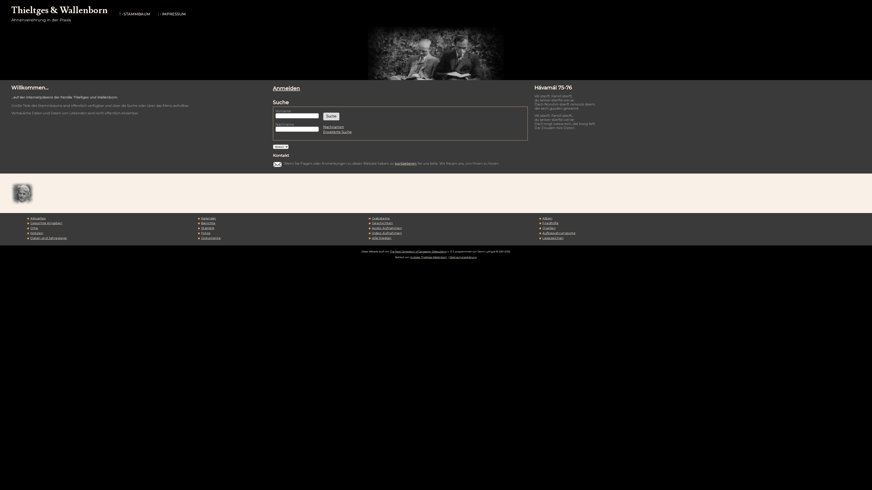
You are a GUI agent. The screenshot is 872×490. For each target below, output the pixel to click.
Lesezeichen (553, 238)
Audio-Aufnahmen (387, 228)
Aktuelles (38, 218)
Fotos (206, 233)
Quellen (549, 228)
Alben (547, 218)
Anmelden (286, 88)
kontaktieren (405, 164)
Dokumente (211, 238)
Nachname (284, 124)
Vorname (283, 111)
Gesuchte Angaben (46, 223)
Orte (34, 228)
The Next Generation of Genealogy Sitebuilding (418, 251)
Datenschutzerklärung (463, 257)
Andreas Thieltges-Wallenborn (428, 257)
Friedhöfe (550, 223)
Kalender (208, 218)
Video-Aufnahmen (387, 233)
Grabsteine (381, 218)
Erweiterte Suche (337, 132)
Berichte (208, 223)
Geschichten (382, 223)
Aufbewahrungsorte (559, 233)
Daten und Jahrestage (48, 238)
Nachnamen (333, 127)
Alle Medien (382, 238)
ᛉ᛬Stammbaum (134, 14)
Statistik (207, 228)
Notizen (36, 233)
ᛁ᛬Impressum (171, 14)
